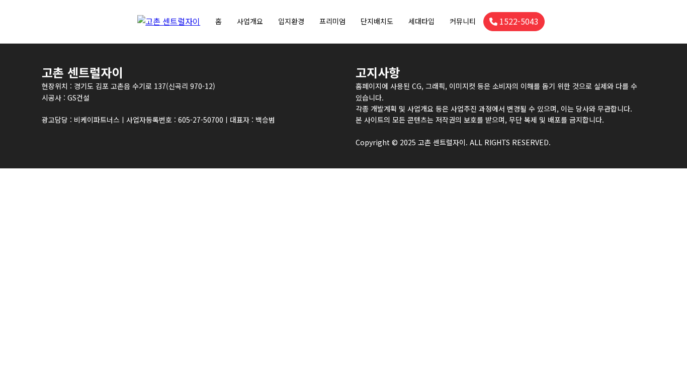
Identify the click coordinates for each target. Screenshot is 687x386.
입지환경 (291, 21)
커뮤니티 (463, 21)
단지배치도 (377, 21)
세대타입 (421, 21)
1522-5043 (519, 21)
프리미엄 (332, 21)
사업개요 (250, 21)
